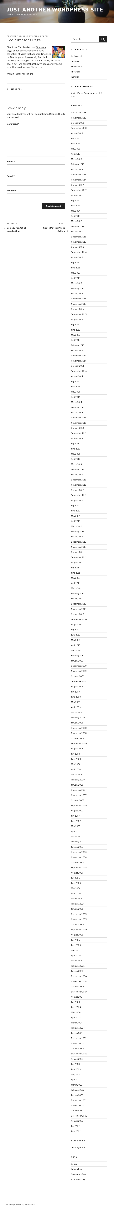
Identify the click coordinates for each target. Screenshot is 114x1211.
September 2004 (79, 992)
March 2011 (76, 588)
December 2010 (78, 604)
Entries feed (76, 1169)
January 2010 (77, 661)
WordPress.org (78, 1179)
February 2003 (78, 1090)
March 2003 (76, 1085)
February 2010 (77, 655)
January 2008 (77, 785)
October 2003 (77, 1048)
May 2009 (75, 702)
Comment (13, 124)
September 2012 (78, 495)
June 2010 (75, 635)
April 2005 (76, 955)
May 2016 (75, 273)
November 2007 (78, 795)
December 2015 (78, 298)
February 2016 (77, 288)
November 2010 (78, 609)
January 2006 (77, 909)
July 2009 (75, 692)
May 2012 (75, 516)
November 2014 (78, 361)
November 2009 (79, 671)
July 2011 (75, 567)
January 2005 (77, 971)
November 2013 (78, 423)
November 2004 (79, 981)
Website (11, 190)
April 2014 (75, 397)
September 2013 (78, 433)
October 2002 (77, 1110)
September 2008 (79, 743)
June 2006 (76, 883)
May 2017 (75, 211)
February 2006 (78, 904)
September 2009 (79, 681)
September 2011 (78, 557)
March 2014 (76, 402)
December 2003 (78, 1038)
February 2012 (77, 531)
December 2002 (78, 1100)
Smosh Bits (76, 66)
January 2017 (77, 231)
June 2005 (76, 945)
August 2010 (77, 624)
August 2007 (77, 811)
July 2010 (75, 629)
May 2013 (75, 454)
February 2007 (78, 841)
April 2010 (75, 645)
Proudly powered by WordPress (20, 1204)
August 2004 (77, 997)
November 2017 (78, 180)
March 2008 (76, 774)
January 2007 (77, 847)
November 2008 (79, 733)
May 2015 (75, 335)
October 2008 (77, 738)
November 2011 (78, 547)
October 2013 (77, 428)
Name (11, 161)
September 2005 (79, 929)
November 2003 (78, 1043)
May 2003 (75, 1074)
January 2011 (76, 598)
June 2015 (75, 330)
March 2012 (76, 526)
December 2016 (78, 237)
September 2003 (79, 1054)
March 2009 (76, 712)
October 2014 (77, 366)
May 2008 (75, 764)
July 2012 (75, 505)
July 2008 (75, 754)
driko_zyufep (40, 36)
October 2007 (77, 800)
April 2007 (75, 831)
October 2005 (77, 924)
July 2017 (75, 200)
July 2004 (75, 1002)
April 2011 (75, 583)
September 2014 (79, 371)
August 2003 (77, 1059)
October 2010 (77, 614)
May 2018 (75, 149)
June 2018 (75, 143)
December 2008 (79, 728)
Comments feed (78, 1174)
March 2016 (76, 283)
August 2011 (76, 562)
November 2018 (78, 118)
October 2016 (77, 247)
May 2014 (75, 392)
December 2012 (78, 480)
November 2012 (78, 485)
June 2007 (76, 821)
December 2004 (79, 976)
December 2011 (78, 542)
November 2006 (79, 857)
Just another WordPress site (55, 10)
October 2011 (77, 552)
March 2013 (76, 464)
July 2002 (75, 1126)
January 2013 (77, 474)
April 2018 (75, 154)
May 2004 (75, 1012)
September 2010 (79, 619)
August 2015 (77, 319)
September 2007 (79, 805)
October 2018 (77, 123)
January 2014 (77, 412)
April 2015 (75, 340)
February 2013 (77, 469)
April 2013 (75, 459)
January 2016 (77, 293)
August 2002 (77, 1121)
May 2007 (75, 826)
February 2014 (77, 407)
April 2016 (75, 278)
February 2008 (78, 780)
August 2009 (77, 686)
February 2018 (77, 164)
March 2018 (76, 159)
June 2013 (75, 449)
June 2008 (76, 759)
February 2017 (77, 226)
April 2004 (76, 1017)
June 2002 (76, 1131)
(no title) (75, 61)
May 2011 (75, 578)
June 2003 (76, 1069)
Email (11, 176)
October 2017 (77, 185)
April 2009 (76, 707)
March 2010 (76, 650)
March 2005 (76, 960)
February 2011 (77, 593)
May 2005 (75, 950)
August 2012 (77, 500)
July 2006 (75, 878)
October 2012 (77, 490)
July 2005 (75, 940)
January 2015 (77, 350)
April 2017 (75, 216)
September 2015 (79, 314)
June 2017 (75, 205)
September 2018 (79, 128)
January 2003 (77, 1095)
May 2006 (75, 888)
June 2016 (75, 268)
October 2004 (77, 986)
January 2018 (77, 169)
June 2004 (76, 1007)
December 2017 (78, 174)
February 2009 (78, 717)
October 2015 (77, 309)
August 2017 (77, 195)
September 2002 (79, 1116)
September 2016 (79, 252)
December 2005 (79, 914)
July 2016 (75, 262)
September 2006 (79, 867)
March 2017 (76, 221)
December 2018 (78, 112)
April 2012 (75, 521)
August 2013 (77, 438)
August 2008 (77, 748)
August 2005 (77, 935)
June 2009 (76, 697)
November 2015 (78, 304)
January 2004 (77, 1033)
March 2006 (76, 898)
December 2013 (78, 417)
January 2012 (77, 536)
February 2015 (77, 345)
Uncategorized (78, 1147)
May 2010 (75, 640)
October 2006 (77, 862)
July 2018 (75, 138)
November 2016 (78, 242)
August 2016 (77, 257)
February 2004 (78, 1028)
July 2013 (75, 443)
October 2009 (77, 676)
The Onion (75, 72)
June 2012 (75, 511)
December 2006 (79, 852)
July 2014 (75, 381)
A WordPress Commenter (83, 93)
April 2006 (76, 893)
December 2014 (78, 355)
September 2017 (78, 190)
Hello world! (76, 56)
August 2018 (77, 133)
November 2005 (79, 919)
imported (16, 89)
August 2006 (77, 873)
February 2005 (78, 966)
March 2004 (76, 1023)
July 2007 (75, 816)
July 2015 (75, 324)
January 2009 (77, 723)
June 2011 (75, 573)
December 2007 (78, 790)
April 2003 (75, 1079)
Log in (74, 1164)
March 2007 (76, 836)
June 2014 (75, 386)
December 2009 (79, 666)
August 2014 (77, 376)
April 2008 (76, 769)
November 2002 (78, 1105)
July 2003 (75, 1064)
